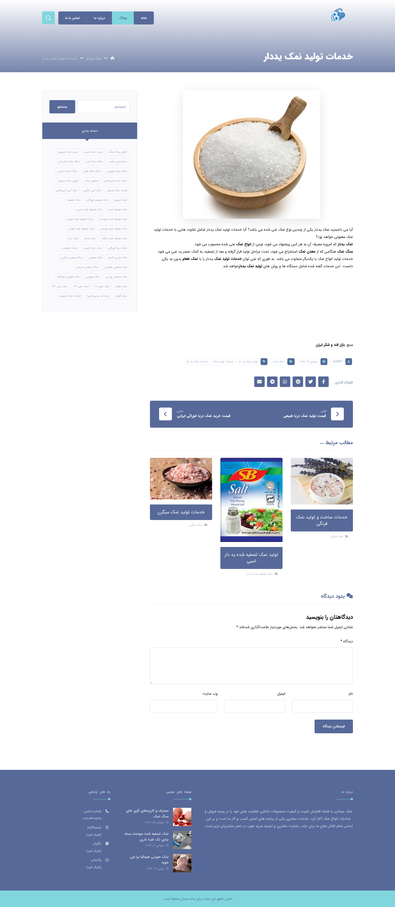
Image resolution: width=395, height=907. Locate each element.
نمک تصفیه (73, 200)
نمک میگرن (195, 525)
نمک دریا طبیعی (92, 248)
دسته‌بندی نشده (118, 161)
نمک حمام (90, 238)
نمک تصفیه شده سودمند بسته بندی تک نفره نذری (146, 836)
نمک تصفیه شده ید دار (259, 574)
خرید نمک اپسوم (68, 152)
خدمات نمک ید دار (197, 361)
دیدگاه (347, 641)
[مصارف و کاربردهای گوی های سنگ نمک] (182, 817)
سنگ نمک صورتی (117, 171)
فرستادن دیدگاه (334, 726)
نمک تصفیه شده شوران (79, 219)
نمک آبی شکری (92, 190)
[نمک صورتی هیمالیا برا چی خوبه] (182, 863)
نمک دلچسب (69, 248)
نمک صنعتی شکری (71, 257)
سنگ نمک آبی (94, 161)
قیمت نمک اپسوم (117, 190)
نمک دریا (73, 238)
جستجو (62, 106)
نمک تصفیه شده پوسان (113, 229)
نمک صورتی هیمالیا (69, 277)
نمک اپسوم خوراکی (97, 200)
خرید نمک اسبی (93, 152)
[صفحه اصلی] (112, 58)
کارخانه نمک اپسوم (70, 296)
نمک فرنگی (336, 536)
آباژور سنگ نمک (118, 152)
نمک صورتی (92, 277)
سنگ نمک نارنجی (67, 171)
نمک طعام (121, 286)
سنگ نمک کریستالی (115, 181)
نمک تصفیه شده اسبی (89, 209)
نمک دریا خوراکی (117, 248)
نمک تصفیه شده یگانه (114, 238)
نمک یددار (345, 244)
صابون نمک (91, 181)
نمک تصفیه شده (117, 209)
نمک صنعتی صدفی (87, 267)
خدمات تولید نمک (223, 361)
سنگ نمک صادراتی (69, 161)
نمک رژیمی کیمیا (117, 257)
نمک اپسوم (120, 200)
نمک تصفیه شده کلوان (81, 229)
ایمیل (281, 693)
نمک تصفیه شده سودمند (113, 219)
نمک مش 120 (81, 286)
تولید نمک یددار (250, 266)
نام (351, 693)
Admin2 (337, 361)
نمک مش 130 (59, 286)
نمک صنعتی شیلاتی (115, 267)
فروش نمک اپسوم (68, 181)
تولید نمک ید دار (248, 361)
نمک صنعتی (95, 257)
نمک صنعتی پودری (116, 277)
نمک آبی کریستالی (66, 190)
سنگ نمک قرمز (92, 171)
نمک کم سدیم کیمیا (98, 296)
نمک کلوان (121, 296)
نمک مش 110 (102, 286)
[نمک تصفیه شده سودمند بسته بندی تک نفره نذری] (182, 840)
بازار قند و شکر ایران (330, 345)
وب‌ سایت (210, 693)
